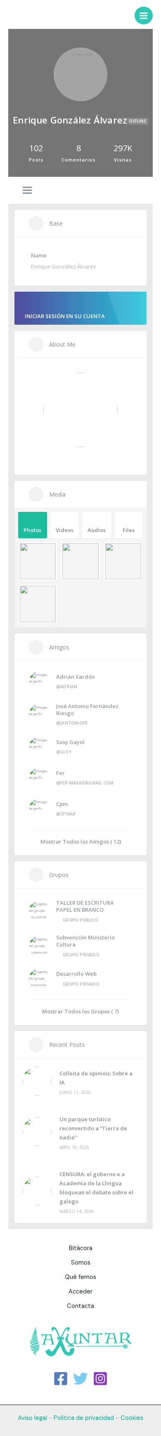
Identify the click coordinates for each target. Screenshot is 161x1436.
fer (60, 773)
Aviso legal (32, 1418)
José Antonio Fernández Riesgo (87, 709)
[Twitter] (80, 1378)
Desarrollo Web (76, 973)
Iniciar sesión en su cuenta (65, 316)
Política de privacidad (84, 1418)
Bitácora (80, 1248)
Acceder (80, 1292)
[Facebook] (60, 1378)
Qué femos (80, 1277)
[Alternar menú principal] (144, 16)
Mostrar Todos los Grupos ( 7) (80, 1011)
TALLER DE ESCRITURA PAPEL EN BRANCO (85, 906)
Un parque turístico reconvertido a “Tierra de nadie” (93, 1128)
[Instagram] (100, 1378)
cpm (62, 804)
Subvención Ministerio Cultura (85, 941)
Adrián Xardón (75, 676)
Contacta (80, 1306)
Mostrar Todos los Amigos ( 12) (80, 841)
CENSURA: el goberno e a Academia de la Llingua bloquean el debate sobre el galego (96, 1187)
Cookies (132, 1418)
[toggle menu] (27, 191)
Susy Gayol (70, 742)
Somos (80, 1263)
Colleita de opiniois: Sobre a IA (96, 1078)
